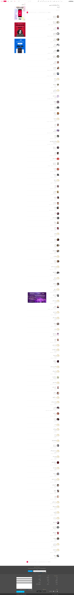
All (27, 12)
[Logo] (71, 1)
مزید (36, 1)
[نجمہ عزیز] (57, 425)
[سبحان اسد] (57, 496)
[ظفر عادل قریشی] (57, 533)
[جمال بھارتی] (57, 324)
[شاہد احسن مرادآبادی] (57, 479)
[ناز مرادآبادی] (57, 413)
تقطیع (43, 1)
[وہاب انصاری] (57, 518)
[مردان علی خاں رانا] (57, 377)
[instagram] (51, 591)
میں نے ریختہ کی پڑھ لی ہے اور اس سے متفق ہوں (39, 572)
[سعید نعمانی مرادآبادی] (57, 462)
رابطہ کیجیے (48, 580)
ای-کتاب (54, 1)
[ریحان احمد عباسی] (57, 457)
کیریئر (48, 582)
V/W (48, 12)
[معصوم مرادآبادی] (57, 387)
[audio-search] (19, 1)
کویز (46, 1)
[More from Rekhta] (8, 1)
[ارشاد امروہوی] (57, 312)
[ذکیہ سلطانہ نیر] (57, 539)
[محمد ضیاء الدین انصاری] (57, 402)
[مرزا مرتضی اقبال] (57, 397)
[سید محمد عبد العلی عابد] (57, 502)
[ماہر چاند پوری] (57, 355)
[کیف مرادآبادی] (57, 334)
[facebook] (57, 591)
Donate (2, 1)
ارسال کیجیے (19, 591)
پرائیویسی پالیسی (41, 572)
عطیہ (40, 577)
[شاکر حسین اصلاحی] (57, 485)
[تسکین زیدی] (57, 512)
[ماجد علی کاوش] (57, 361)
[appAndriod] (44, 591)
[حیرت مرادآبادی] (57, 301)
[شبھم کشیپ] (57, 491)
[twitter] (55, 591)
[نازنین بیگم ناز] (57, 429)
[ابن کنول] (57, 307)
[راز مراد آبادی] (57, 445)
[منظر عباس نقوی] (57, 371)
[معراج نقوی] (57, 393)
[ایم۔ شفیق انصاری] (57, 350)
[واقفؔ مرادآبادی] (57, 527)
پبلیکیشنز (38, 1)
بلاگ (50, 1)
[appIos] (39, 591)
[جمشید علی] (57, 329)
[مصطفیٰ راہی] (57, 408)
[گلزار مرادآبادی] (57, 295)
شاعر (61, 1)
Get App (5, 1)
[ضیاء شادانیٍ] (57, 556)
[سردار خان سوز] (57, 474)
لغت (58, 1)
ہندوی (57, 577)
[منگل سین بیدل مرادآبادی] (57, 367)
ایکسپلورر (41, 1)
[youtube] (53, 591)
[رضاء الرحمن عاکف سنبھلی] (57, 451)
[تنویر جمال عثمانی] (57, 507)
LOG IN (11, 1)
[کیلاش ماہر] (57, 340)
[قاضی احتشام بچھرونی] (57, 441)
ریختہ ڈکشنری (56, 580)
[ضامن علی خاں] (57, 544)
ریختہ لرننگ (57, 582)
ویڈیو (56, 1)
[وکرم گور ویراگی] (57, 523)
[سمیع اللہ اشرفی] (57, 468)
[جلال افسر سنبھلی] (57, 318)
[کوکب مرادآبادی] (57, 345)
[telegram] (50, 591)
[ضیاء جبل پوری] (57, 550)
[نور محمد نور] (57, 435)
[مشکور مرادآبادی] (57, 383)
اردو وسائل (40, 582)
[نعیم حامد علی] (57, 419)
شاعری (48, 1)
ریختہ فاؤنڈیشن (48, 577)
